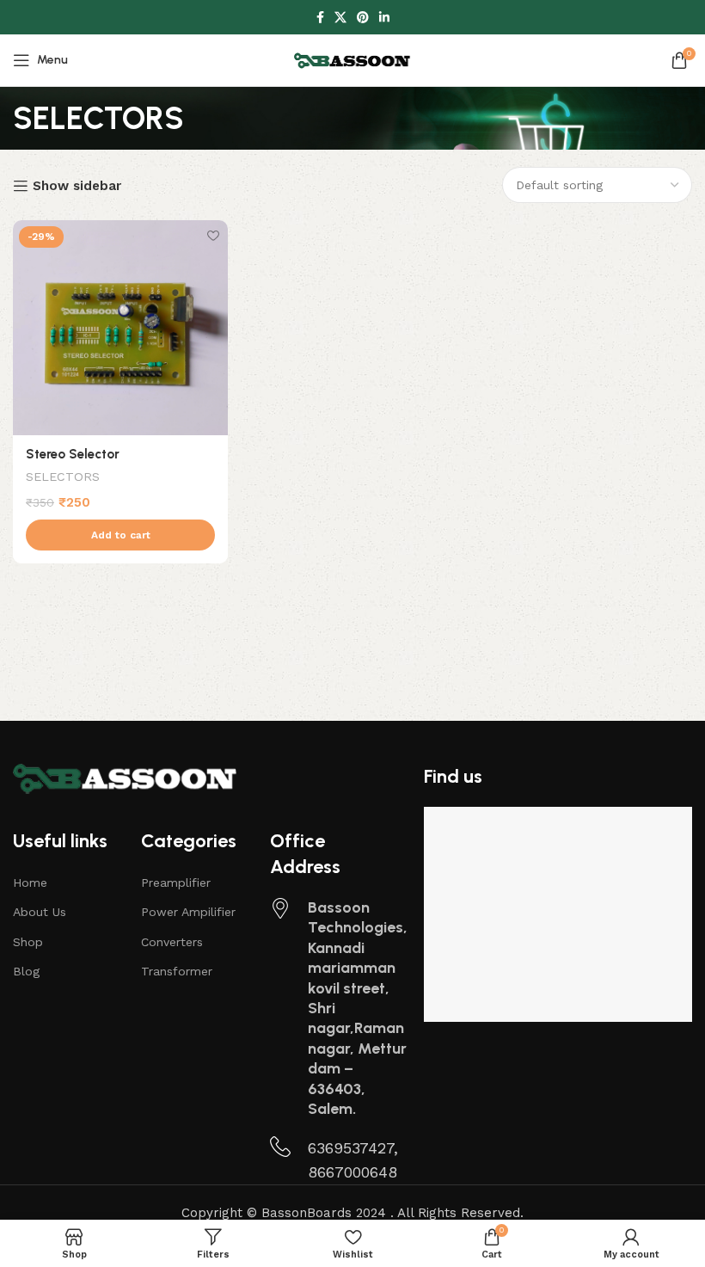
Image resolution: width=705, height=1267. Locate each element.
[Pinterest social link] (363, 17)
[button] (120, 535)
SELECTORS (63, 476)
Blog (26, 971)
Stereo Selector (73, 454)
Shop (28, 942)
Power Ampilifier (188, 912)
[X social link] (340, 17)
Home (30, 882)
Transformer (176, 971)
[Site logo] (352, 59)
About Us (39, 912)
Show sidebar (77, 186)
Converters (172, 942)
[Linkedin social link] (384, 17)
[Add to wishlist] (213, 235)
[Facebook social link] (320, 17)
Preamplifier (176, 882)
